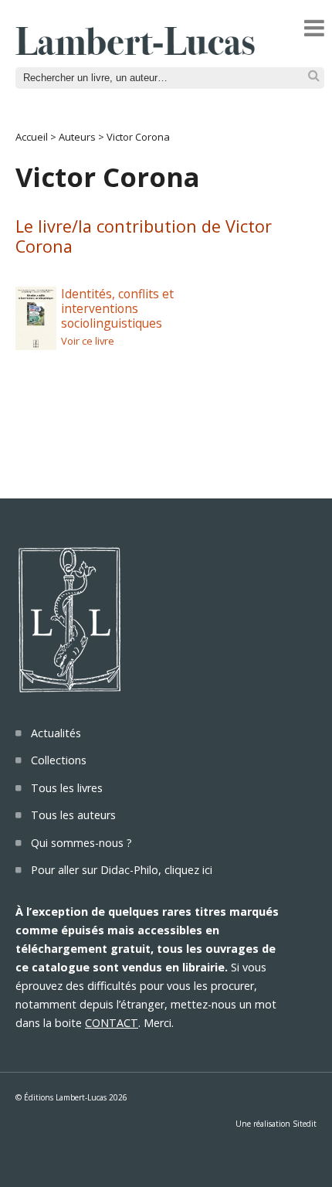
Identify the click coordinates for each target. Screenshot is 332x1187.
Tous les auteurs (73, 815)
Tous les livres (67, 788)
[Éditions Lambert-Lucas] (135, 50)
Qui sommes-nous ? (81, 842)
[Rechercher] (313, 76)
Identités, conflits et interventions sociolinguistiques (117, 308)
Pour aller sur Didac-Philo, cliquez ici (121, 869)
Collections (58, 760)
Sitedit (305, 1123)
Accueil (31, 137)
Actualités (56, 733)
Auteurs (77, 137)
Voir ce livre (87, 341)
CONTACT (111, 1022)
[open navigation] (314, 28)
